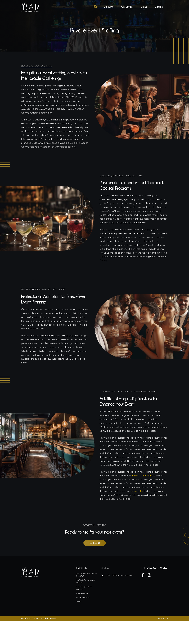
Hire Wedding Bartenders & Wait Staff (85, 588)
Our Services (127, 6)
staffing (146, 256)
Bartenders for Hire (82, 593)
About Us (109, 6)
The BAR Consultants (141, 475)
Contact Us (95, 543)
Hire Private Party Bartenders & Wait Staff (86, 581)
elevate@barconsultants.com (120, 575)
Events (144, 6)
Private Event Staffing (83, 597)
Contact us (137, 491)
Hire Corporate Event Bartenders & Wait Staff (86, 574)
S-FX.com (165, 618)
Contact (159, 6)
